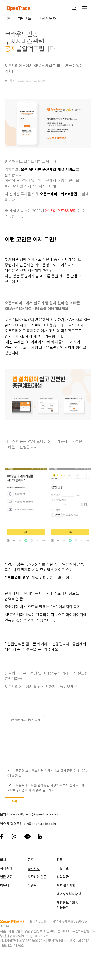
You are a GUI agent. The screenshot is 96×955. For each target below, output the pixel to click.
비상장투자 (47, 18)
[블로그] (40, 836)
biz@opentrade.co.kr (39, 823)
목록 (14, 801)
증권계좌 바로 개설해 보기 (25, 720)
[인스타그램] (14, 836)
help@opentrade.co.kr (42, 814)
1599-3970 (15, 814)
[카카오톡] (27, 836)
